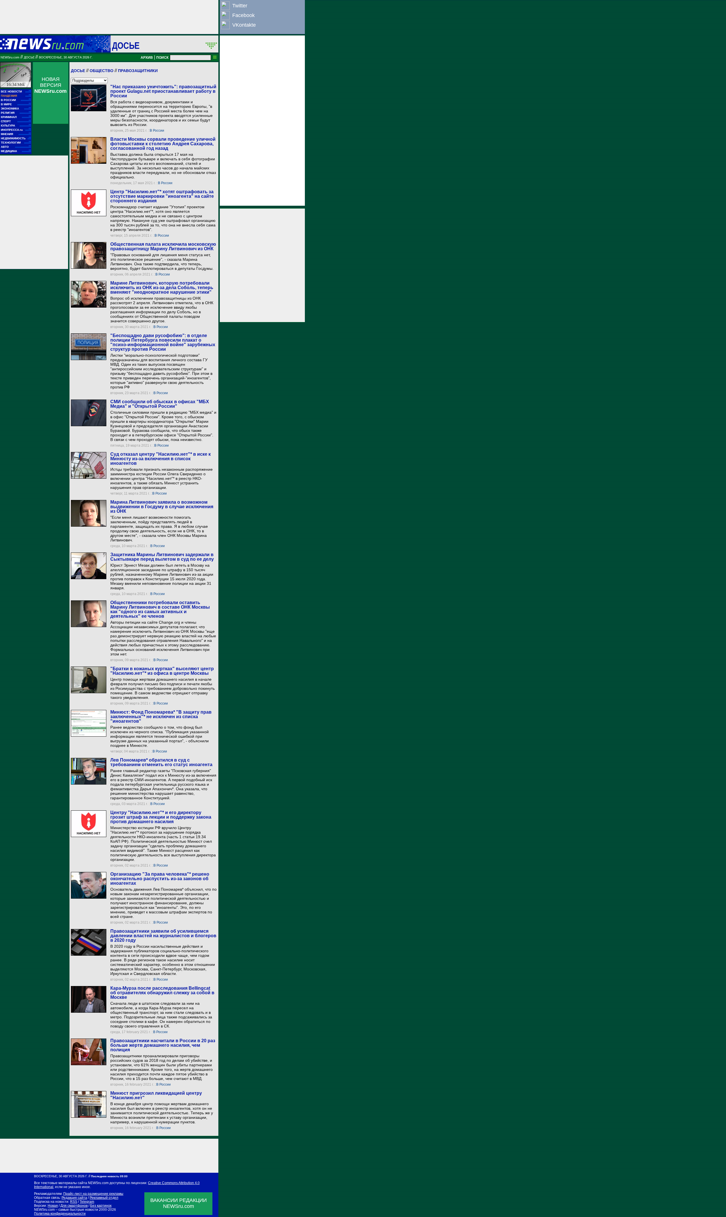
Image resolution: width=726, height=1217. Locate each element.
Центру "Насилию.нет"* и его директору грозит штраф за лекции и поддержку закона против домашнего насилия (160, 817)
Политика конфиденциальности (60, 1214)
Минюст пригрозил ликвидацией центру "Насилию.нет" (156, 1095)
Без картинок (100, 1206)
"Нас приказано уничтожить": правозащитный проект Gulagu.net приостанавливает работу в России (163, 91)
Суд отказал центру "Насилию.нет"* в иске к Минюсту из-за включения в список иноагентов (160, 459)
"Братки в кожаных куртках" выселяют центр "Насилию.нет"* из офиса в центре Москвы (162, 671)
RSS (73, 1202)
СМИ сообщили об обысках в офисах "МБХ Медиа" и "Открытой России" (159, 404)
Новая (53, 1206)
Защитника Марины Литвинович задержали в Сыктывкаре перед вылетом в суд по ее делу (162, 557)
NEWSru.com (10, 57)
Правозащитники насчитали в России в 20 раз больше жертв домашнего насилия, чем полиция (162, 1045)
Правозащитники (138, 70)
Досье (78, 70)
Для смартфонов (74, 1206)
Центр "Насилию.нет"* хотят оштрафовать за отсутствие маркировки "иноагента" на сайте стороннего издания (162, 196)
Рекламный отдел (104, 1198)
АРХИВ (147, 58)
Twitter (239, 6)
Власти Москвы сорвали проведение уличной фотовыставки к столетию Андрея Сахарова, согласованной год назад (163, 144)
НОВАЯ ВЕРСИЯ (50, 85)
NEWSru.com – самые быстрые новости (66, 1210)
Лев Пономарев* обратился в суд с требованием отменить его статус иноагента (161, 762)
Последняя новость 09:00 (109, 1176)
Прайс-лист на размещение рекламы (93, 1194)
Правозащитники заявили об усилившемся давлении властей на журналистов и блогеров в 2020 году (163, 936)
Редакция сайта (74, 1198)
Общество (101, 70)
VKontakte (244, 25)
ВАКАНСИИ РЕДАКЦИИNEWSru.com (178, 1203)
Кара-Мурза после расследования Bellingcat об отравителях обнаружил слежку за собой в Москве (162, 993)
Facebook (243, 15)
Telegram (87, 1202)
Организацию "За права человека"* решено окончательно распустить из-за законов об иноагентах (159, 879)
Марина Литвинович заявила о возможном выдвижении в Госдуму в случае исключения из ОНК (161, 507)
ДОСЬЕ (126, 45)
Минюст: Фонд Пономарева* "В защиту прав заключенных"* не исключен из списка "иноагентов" (161, 717)
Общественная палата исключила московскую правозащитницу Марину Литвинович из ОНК (163, 246)
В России (157, 131)
